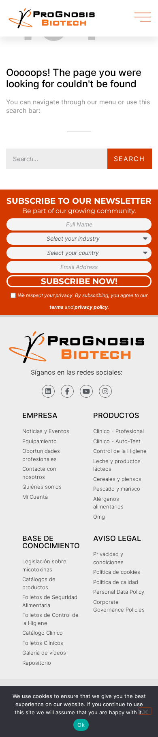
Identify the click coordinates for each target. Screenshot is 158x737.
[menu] (143, 17)
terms (56, 307)
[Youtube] (86, 391)
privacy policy (91, 307)
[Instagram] (105, 391)
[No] (145, 711)
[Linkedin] (48, 391)
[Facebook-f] (67, 391)
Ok (81, 725)
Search (129, 159)
